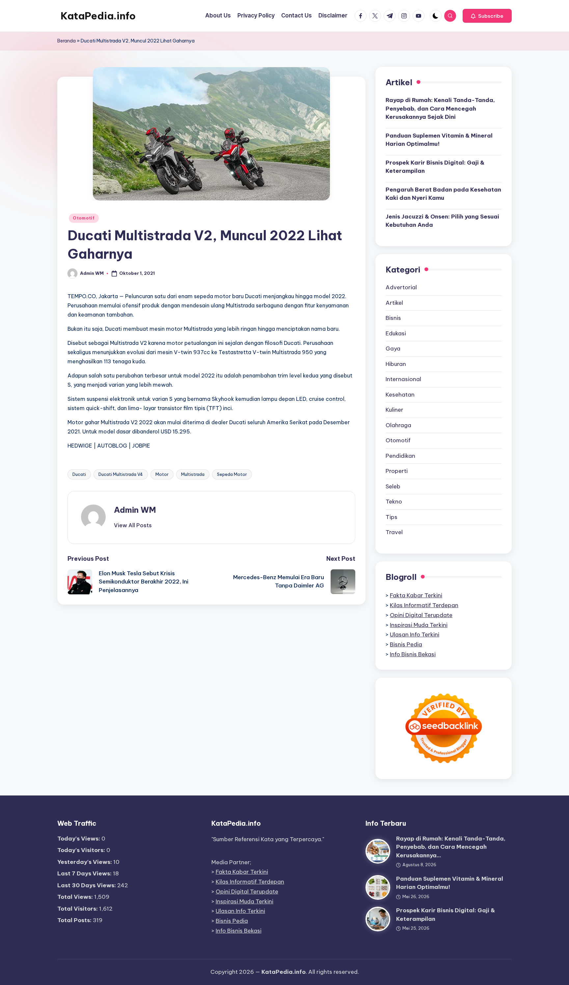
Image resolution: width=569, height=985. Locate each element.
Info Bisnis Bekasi (413, 654)
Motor (162, 474)
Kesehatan (400, 394)
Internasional (403, 379)
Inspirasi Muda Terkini (418, 625)
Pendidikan (400, 455)
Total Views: (75, 896)
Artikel (394, 302)
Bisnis (393, 318)
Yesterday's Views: (85, 862)
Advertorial (401, 287)
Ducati (79, 474)
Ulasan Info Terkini (414, 634)
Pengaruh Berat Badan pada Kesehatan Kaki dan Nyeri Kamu (443, 194)
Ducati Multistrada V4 (120, 474)
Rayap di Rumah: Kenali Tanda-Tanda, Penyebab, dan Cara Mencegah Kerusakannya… (450, 847)
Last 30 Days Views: (87, 885)
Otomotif (84, 218)
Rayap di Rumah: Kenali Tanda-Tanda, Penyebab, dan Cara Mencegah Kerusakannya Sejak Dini (440, 108)
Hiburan (396, 364)
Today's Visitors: (81, 850)
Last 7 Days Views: (85, 873)
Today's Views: (79, 838)
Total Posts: (75, 920)
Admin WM (135, 510)
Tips (391, 517)
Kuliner (394, 409)
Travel (394, 532)
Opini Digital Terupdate (421, 615)
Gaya (393, 348)
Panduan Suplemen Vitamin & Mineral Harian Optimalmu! (439, 140)
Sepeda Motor (232, 474)
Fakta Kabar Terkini (416, 595)
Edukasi (396, 333)
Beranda (66, 41)
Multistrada (192, 474)
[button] (487, 16)
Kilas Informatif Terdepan (424, 605)
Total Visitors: (78, 908)
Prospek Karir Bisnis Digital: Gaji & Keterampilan (435, 167)
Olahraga (398, 425)
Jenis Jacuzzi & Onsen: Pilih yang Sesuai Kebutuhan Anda (442, 221)
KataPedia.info (98, 16)
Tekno (394, 501)
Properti (397, 471)
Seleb (393, 486)
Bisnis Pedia (406, 644)
